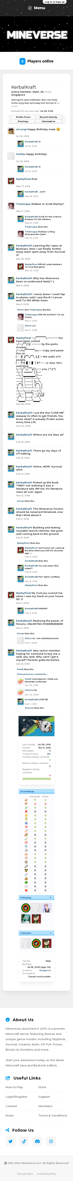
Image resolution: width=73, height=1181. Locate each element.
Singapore (45, 970)
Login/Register (16, 1096)
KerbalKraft (31, 141)
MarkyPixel (23, 178)
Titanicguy (23, 203)
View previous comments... (32, 674)
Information (48, 121)
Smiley (20, 154)
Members (45, 1106)
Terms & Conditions (52, 1115)
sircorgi (21, 129)
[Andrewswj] (46, 908)
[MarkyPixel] (36, 919)
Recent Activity (48, 117)
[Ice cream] (26, 919)
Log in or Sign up (55, 2)
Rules (10, 1115)
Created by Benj (46, 1173)
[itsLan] (36, 908)
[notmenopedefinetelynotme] (26, 908)
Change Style (25, 1173)
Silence (29, 690)
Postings (23, 121)
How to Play (14, 1087)
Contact (11, 1106)
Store (42, 1087)
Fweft (20, 669)
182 (49, 754)
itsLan (20, 501)
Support (44, 1096)
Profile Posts (23, 117)
